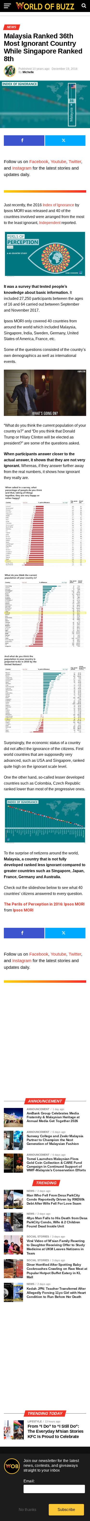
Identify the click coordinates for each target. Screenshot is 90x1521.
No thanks (27, 1510)
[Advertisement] (45, 1045)
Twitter (75, 161)
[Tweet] (65, 140)
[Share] (24, 140)
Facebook (38, 161)
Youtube (58, 161)
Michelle (28, 72)
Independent (49, 223)
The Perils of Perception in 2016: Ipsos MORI (44, 904)
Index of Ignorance (58, 205)
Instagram (21, 168)
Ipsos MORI (23, 910)
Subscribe (66, 1510)
